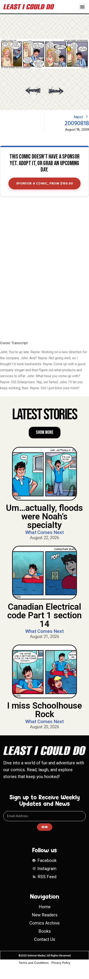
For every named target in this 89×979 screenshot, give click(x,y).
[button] (82, 6)
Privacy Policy (60, 962)
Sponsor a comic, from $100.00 (44, 183)
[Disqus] (44, 269)
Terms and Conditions (34, 962)
